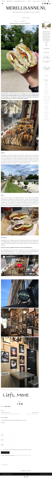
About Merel (9, 1)
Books (46, 83)
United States (46, 119)
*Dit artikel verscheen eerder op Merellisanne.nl (9, 389)
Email (2, 439)
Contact (29, 1)
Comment (3, 422)
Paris (3, 410)
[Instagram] (42, 3)
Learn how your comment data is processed (23, 455)
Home (3, 1)
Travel (46, 117)
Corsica (46, 85)
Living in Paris (36, 1)
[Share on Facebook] (5, 406)
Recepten (46, 114)
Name (2, 435)
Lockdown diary (46, 99)
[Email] (47, 3)
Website (2, 444)
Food (21, 21)
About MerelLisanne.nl (19, 1)
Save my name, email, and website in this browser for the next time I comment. (17, 449)
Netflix (46, 105)
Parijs (46, 108)
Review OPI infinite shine (32, 413)
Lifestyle (46, 94)
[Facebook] (45, 3)
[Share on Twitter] (7, 406)
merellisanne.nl (26, 7)
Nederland (46, 103)
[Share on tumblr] (10, 406)
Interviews (46, 92)
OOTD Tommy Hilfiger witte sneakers (10, 413)
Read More (46, 48)
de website (16, 251)
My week (46, 101)
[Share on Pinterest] (8, 406)
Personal (44, 1)
